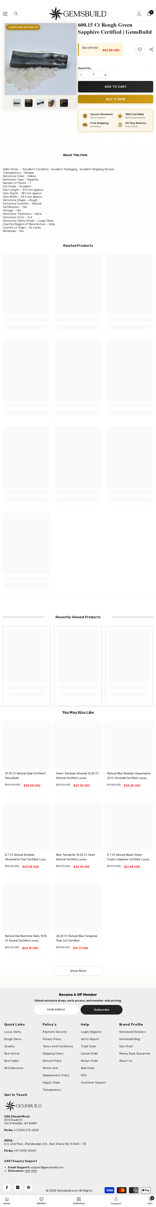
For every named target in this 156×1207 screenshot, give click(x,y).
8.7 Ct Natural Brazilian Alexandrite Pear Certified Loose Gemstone (26, 857)
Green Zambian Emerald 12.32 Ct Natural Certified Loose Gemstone (77, 776)
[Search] (16, 13)
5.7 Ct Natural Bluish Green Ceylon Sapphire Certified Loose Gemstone (128, 857)
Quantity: (85, 68)
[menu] (5, 13)
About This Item (75, 155)
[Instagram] (18, 1187)
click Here (31, 1171)
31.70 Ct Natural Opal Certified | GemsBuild (25, 776)
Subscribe (101, 1010)
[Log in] (139, 14)
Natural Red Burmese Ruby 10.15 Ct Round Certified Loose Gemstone (26, 938)
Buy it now (115, 99)
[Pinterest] (29, 1187)
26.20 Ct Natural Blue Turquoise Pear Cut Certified (76, 938)
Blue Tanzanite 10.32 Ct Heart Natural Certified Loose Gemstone (75, 857)
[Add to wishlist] (140, 49)
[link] (26, 319)
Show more (78, 971)
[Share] (149, 49)
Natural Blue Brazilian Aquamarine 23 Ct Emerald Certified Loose (128, 776)
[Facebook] (7, 1187)
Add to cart (116, 87)
